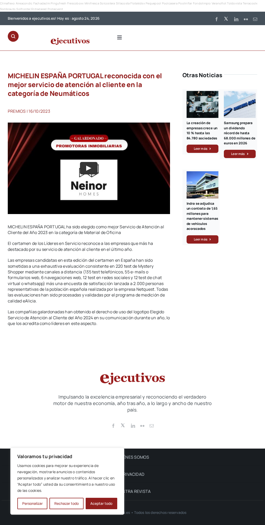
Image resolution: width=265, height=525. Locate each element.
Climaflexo (7, 3)
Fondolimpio (202, 3)
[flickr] (246, 19)
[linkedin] (236, 19)
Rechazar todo (66, 503)
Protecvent (55, 9)
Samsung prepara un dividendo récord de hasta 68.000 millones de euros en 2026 (239, 132)
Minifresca (92, 3)
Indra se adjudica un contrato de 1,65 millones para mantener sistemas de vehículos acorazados (202, 216)
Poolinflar (185, 3)
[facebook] (217, 19)
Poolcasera (170, 3)
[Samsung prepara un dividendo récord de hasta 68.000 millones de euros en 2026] (240, 94)
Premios (17, 111)
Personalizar (32, 503)
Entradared (39, 9)
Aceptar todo (101, 503)
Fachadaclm (41, 3)
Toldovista (234, 3)
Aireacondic (24, 3)
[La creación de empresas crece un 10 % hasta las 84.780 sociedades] (202, 94)
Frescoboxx (75, 3)
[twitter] (226, 18)
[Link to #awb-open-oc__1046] (13, 36)
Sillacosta (123, 3)
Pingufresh (58, 3)
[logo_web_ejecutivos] (70, 40)
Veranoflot (219, 3)
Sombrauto (8, 9)
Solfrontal (23, 9)
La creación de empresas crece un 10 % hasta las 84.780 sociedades (202, 130)
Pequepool (153, 3)
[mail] (255, 19)
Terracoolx (250, 3)
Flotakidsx (137, 3)
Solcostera (107, 3)
